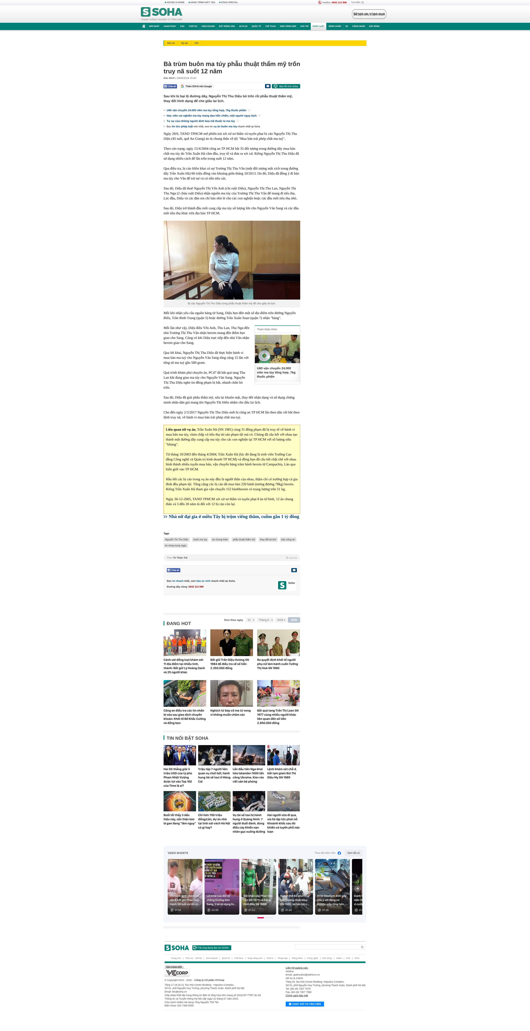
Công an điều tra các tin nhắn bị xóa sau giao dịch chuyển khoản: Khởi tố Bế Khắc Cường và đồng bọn (185, 717)
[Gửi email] (268, 86)
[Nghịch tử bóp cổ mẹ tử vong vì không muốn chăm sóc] (231, 693)
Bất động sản (227, 26)
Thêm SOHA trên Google (199, 86)
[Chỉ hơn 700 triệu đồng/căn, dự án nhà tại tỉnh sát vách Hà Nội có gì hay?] (214, 801)
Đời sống (374, 26)
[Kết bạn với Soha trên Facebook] (282, 585)
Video (339, 958)
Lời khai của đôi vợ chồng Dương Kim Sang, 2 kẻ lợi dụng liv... (221, 900)
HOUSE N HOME (175, 2)
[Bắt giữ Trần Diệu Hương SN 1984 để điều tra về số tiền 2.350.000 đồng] (231, 642)
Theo (232, 557)
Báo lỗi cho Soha (288, 86)
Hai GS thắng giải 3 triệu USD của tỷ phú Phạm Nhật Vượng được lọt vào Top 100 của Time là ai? (178, 777)
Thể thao (270, 26)
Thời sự (193, 26)
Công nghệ (358, 26)
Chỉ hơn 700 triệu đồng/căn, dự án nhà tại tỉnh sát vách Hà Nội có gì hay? (214, 821)
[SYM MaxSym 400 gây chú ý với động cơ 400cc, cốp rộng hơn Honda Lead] (332, 887)
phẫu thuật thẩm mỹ (244, 539)
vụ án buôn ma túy (225, 126)
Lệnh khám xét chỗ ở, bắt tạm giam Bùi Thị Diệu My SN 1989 (282, 773)
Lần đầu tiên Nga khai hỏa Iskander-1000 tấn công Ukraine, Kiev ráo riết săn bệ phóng (248, 775)
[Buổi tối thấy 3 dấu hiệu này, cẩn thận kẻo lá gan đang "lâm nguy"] (180, 801)
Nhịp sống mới (288, 26)
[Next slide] (357, 888)
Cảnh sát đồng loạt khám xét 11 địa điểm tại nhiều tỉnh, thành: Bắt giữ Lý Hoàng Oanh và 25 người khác (184, 666)
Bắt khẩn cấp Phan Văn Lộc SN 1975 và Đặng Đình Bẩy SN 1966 (258, 900)
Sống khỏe (335, 26)
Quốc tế (256, 26)
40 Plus (243, 26)
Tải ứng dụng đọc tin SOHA (213, 947)
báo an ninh (203, 580)
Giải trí (304, 26)
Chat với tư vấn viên (306, 1004)
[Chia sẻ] (170, 86)
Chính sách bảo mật (297, 995)
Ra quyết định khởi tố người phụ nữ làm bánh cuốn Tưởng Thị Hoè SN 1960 (277, 664)
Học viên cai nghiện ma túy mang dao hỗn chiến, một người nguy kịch (212, 115)
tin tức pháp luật (182, 126)
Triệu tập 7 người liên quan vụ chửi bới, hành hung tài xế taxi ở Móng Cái (214, 775)
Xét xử (171, 43)
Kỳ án (184, 43)
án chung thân (220, 539)
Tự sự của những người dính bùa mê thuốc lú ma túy (201, 121)
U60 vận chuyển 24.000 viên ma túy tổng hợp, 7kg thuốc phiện (207, 110)
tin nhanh (177, 580)
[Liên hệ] (294, 570)
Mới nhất (154, 26)
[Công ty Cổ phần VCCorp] (215, 971)
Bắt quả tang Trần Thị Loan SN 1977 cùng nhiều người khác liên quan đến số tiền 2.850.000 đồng (278, 717)
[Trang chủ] (162, 14)
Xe (346, 26)
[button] (260, 917)
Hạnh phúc (170, 26)
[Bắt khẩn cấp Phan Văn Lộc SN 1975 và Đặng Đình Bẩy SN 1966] (258, 887)
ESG (182, 26)
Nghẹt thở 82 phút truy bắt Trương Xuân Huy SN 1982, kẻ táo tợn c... (295, 900)
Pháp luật (318, 26)
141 (196, 43)
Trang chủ (176, 958)
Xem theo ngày (233, 619)
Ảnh (348, 958)
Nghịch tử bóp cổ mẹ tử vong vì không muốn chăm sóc (230, 713)
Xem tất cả (353, 853)
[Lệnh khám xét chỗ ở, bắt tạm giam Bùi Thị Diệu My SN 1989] (283, 755)
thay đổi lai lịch (268, 539)
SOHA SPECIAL (229, 2)
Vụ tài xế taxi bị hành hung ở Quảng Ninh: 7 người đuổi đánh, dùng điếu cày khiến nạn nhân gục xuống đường (249, 823)
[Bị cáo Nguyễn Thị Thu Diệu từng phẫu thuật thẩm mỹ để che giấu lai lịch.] (232, 260)
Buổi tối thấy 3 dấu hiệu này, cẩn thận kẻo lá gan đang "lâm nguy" (180, 819)
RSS (357, 958)
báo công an (288, 539)
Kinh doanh (208, 26)
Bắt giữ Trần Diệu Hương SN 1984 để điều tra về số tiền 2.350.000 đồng (229, 664)
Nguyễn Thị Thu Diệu (176, 539)
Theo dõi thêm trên (325, 853)
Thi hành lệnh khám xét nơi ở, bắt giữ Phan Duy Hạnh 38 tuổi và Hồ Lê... (185, 900)
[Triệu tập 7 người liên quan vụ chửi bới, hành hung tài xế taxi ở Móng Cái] (214, 755)
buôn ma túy (200, 539)
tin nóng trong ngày (175, 545)
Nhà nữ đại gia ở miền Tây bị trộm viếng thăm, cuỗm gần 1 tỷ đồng (234, 516)
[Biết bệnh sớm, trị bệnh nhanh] (369, 14)
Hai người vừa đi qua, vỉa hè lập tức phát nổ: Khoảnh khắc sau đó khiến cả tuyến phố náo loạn (283, 823)
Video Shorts (178, 853)
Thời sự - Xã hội (193, 958)
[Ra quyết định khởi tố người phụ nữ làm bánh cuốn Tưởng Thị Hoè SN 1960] (278, 642)
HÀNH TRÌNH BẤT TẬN (202, 2)
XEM (294, 619)
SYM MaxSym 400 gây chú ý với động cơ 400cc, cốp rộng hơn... (331, 900)
